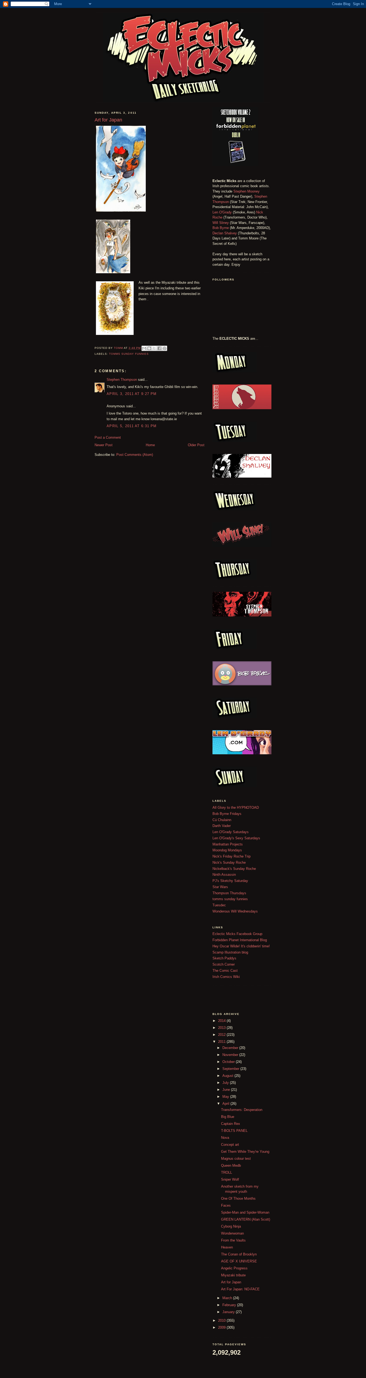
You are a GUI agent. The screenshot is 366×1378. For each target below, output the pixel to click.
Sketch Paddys (224, 958)
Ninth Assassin (224, 875)
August (228, 1076)
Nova (225, 1138)
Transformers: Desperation (241, 1110)
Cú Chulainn (221, 820)
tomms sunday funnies (129, 353)
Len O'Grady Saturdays (230, 832)
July (226, 1083)
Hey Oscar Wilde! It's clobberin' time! (241, 946)
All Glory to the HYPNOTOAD (235, 808)
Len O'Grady (222, 212)
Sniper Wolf (230, 1179)
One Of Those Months (238, 1198)
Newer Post (104, 445)
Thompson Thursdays (229, 893)
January (229, 1312)
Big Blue (227, 1117)
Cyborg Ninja (231, 1226)
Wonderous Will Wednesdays (235, 911)
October (229, 1062)
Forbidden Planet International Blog (239, 940)
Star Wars (220, 887)
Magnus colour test (236, 1159)
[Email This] (144, 348)
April (226, 1104)
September (231, 1069)
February (229, 1305)
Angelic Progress (234, 1268)
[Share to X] (154, 348)
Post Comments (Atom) (134, 455)
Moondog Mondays (227, 850)
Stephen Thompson (122, 380)
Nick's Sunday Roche (229, 862)
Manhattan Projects (227, 844)
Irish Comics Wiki (226, 977)
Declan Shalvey (224, 233)
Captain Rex (230, 1124)
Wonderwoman (232, 1233)
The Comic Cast (225, 971)
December (230, 1048)
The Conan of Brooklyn (239, 1254)
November (230, 1055)
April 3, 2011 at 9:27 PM (131, 394)
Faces (226, 1205)
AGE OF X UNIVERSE (239, 1261)
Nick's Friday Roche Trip (231, 856)
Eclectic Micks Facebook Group (237, 934)
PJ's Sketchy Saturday (230, 881)
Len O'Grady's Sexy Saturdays (236, 838)
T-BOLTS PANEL (234, 1131)
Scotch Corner (223, 964)
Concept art (230, 1145)
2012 (222, 1035)
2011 (222, 1042)
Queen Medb (231, 1165)
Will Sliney (220, 223)
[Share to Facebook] (159, 348)
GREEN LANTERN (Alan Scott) (245, 1219)
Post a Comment (108, 437)
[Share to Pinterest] (164, 348)
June (226, 1090)
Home (150, 445)
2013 (222, 1028)
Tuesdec (219, 905)
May (226, 1097)
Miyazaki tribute (233, 1275)
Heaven (227, 1247)
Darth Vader (221, 826)
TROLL (226, 1172)
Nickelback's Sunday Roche (234, 869)
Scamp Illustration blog (230, 952)
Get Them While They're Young (245, 1152)
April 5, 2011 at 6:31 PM (131, 426)
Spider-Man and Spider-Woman (245, 1212)
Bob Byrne (220, 228)
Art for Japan (231, 1282)
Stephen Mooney (246, 191)
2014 (222, 1021)
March (227, 1298)
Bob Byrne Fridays (226, 814)
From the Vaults (233, 1240)
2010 (222, 1320)
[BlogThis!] (149, 348)
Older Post (196, 445)
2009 (222, 1327)
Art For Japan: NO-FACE (240, 1289)
